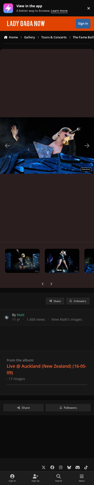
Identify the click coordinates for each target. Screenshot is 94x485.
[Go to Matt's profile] (6, 317)
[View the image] (22, 261)
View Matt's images (66, 319)
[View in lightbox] (47, 145)
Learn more (9, 8)
